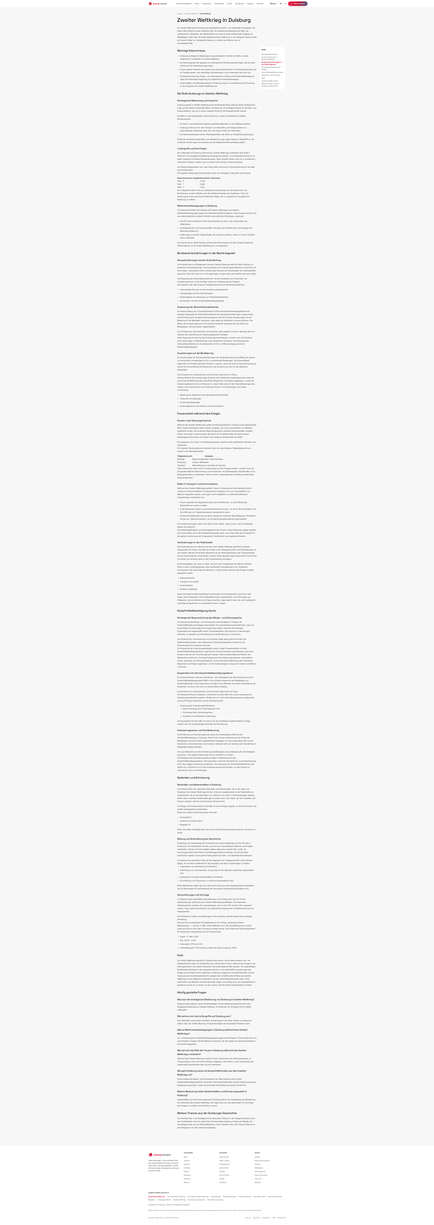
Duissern (187, 1164)
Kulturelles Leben (259, 1197)
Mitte (186, 1157)
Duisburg (180, 13)
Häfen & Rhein (224, 1161)
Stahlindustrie (216, 1197)
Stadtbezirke (219, 4)
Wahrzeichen (224, 1157)
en (286, 3)
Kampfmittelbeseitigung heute (272, 72)
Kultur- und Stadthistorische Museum (237, 855)
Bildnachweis (281, 1218)
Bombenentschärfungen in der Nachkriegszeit (271, 63)
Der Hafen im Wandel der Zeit (198, 1197)
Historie (248, 37)
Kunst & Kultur (224, 1175)
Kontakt (257, 1164)
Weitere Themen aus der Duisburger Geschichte (270, 85)
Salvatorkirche (219, 801)
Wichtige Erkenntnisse (269, 54)
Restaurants (207, 4)
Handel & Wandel (245, 1197)
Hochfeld (187, 1168)
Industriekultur (228, 437)
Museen (222, 1171)
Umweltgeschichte (184, 43)
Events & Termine (261, 1175)
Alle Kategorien (260, 1171)
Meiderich (187, 1175)
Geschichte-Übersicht (156, 1197)
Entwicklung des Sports (196, 1200)
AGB (273, 1218)
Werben (273, 4)
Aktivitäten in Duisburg (215, 1200)
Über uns (258, 1179)
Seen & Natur (224, 1168)
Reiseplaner (239, 4)
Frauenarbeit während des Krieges (270, 68)
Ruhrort (186, 1171)
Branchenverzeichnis (262, 1161)
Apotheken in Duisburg (156, 1205)
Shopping (222, 1182)
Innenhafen (235, 131)
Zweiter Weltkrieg (179, 1200)
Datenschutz (266, 1218)
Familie (221, 1179)
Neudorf (187, 1161)
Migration (151, 1200)
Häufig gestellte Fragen (269, 81)
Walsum (186, 1182)
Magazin (250, 4)
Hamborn (187, 1179)
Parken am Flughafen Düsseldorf (178, 1205)
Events (229, 4)
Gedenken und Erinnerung (270, 75)
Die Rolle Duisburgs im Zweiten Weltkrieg (269, 58)
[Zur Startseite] (162, 1154)
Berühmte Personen (275, 1197)
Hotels (197, 4)
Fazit (263, 78)
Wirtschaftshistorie (207, 1124)
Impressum (256, 1218)
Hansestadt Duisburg (205, 40)
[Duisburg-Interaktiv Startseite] (160, 3)
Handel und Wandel (225, 40)
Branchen (260, 4)
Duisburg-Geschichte (191, 13)
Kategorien (185, 1127)
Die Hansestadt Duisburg (176, 1197)
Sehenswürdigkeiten (184, 4)
